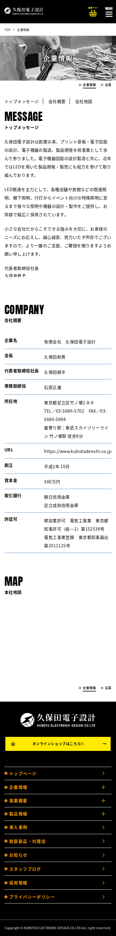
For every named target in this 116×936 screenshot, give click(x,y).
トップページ (23, 773)
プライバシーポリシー (32, 897)
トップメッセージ (21, 101)
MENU (109, 8)
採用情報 (18, 883)
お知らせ (18, 855)
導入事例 (18, 827)
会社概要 (57, 101)
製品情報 (18, 814)
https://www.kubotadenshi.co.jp (78, 451)
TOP (7, 29)
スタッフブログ (25, 869)
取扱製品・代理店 (27, 841)
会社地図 (84, 101)
